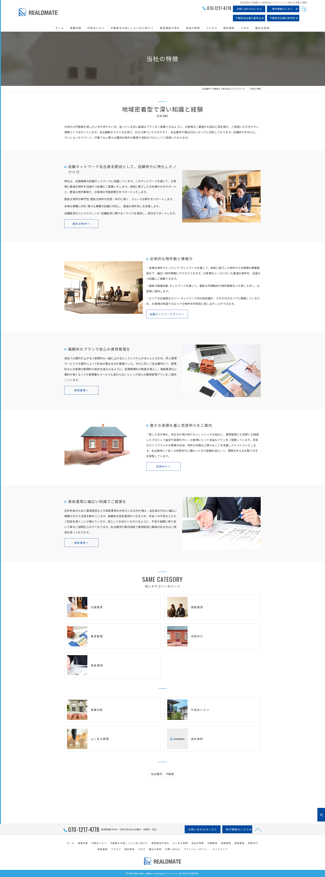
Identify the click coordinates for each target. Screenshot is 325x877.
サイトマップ (220, 849)
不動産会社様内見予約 (282, 18)
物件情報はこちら (282, 8)
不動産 (170, 774)
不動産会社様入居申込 (248, 18)
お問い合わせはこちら (249, 8)
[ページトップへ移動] (258, 829)
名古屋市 (156, 774)
